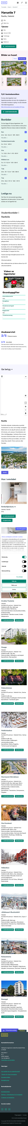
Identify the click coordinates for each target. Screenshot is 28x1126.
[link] (18, 2)
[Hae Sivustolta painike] (22, 2)
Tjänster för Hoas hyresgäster (9, 1074)
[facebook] (2, 1109)
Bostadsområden (5, 1077)
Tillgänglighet (18, 1115)
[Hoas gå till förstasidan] (4, 2)
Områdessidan (19, 620)
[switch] (24, 561)
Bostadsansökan (5, 1091)
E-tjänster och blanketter (7, 1097)
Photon (15, 58)
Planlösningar (22, 58)
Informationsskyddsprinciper (19, 1118)
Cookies (25, 1115)
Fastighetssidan (7, 521)
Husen (9, 7)
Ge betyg (5, 369)
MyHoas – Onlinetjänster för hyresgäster (11, 1094)
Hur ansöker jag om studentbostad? (10, 1071)
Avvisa (14, 589)
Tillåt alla (14, 581)
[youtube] (9, 1109)
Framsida (3, 7)
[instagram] (6, 1109)
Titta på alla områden (11, 1030)
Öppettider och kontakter (8, 1060)
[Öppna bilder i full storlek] (24, 63)
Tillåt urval (14, 585)
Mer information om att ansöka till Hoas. (12, 107)
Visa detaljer (19, 576)
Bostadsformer (5, 1080)
